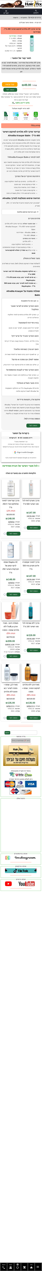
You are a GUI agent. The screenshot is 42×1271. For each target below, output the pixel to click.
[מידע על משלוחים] (25, 116)
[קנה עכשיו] (10, 84)
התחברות (24, 17)
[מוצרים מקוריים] (5, 116)
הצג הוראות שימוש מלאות (26, 212)
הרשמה (15, 17)
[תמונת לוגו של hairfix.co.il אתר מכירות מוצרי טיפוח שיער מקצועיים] (21, 7)
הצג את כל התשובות (28, 301)
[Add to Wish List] (25, 528)
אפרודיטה (12, 36)
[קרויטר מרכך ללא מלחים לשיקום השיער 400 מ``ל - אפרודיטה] (31, 43)
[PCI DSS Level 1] (15, 116)
